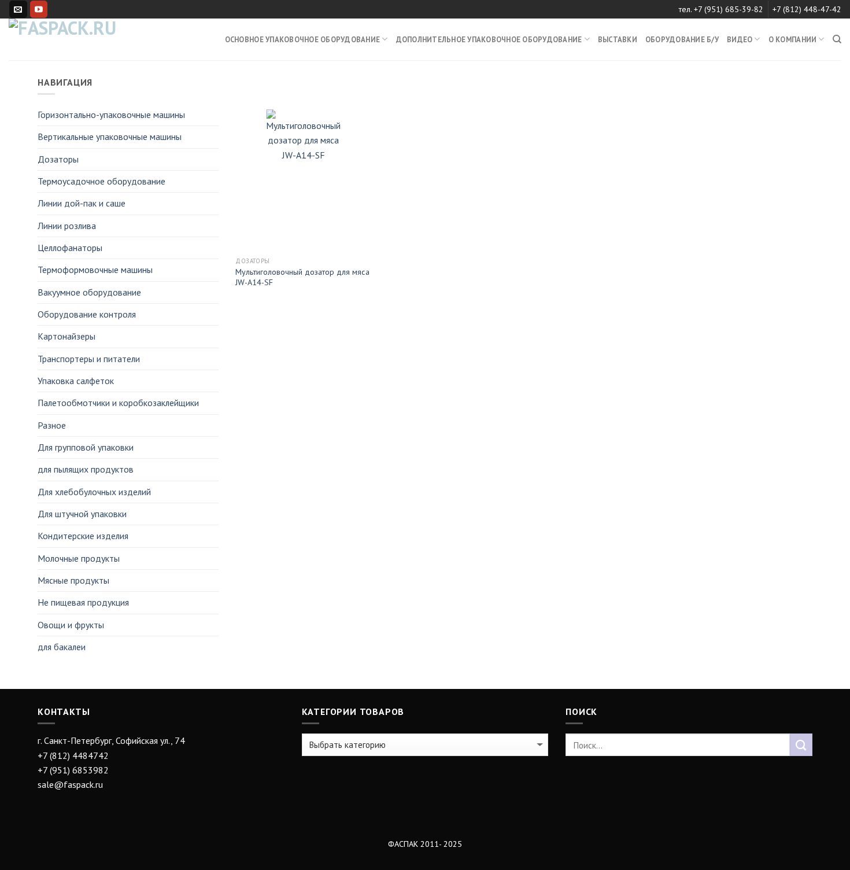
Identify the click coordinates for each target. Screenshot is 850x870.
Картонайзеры (66, 336)
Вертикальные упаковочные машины (110, 136)
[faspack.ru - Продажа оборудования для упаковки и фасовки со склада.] (66, 39)
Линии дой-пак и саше (81, 203)
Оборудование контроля (87, 314)
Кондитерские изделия (83, 535)
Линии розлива (67, 225)
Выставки (617, 39)
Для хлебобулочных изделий (94, 491)
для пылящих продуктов (86, 469)
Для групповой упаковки (86, 447)
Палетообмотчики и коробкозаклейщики (118, 402)
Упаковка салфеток (76, 380)
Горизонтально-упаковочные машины (111, 114)
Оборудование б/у (682, 39)
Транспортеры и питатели (89, 358)
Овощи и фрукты (71, 625)
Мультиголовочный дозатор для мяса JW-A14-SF (302, 277)
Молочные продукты (79, 558)
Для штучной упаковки (82, 513)
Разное (52, 425)
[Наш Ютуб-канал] (38, 9)
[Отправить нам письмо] (18, 9)
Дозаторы (58, 159)
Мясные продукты (73, 580)
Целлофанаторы (70, 247)
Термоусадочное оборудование (101, 181)
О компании (792, 39)
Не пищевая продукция (83, 602)
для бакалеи (62, 646)
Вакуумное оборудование (89, 292)
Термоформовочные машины (95, 269)
